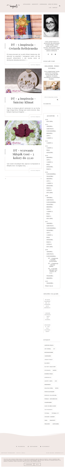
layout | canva (48, 381)
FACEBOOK (21, 446)
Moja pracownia (49, 388)
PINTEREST (46, 446)
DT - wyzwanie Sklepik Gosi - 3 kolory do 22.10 (23, 154)
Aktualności (27, 4)
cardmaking (48, 356)
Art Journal (48, 348)
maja (48, 150)
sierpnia (49, 133)
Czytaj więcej (35, 64)
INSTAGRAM (33, 446)
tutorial (47, 413)
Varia (46, 420)
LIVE (56, 381)
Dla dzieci (47, 363)
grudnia (49, 126)
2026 (46, 119)
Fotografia (47, 370)
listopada (50, 128)
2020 (46, 155)
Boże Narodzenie (49, 352)
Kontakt (55, 7)
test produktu (48, 409)
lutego (49, 190)
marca (49, 169)
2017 (46, 221)
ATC (54, 348)
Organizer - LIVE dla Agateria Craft (47, 328)
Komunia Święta (49, 373)
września (50, 176)
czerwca (50, 138)
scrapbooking (48, 402)
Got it (37, 464)
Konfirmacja (48, 377)
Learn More (29, 464)
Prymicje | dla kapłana (51, 395)
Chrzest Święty (49, 359)
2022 (46, 141)
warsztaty (52, 420)
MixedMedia (48, 384)
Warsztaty (35, 4)
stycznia (50, 121)
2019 (46, 172)
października (51, 131)
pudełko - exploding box (51, 398)
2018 (46, 195)
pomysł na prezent (49, 391)
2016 (46, 249)
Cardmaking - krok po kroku (48, 4)
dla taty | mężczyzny (50, 366)
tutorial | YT (55, 413)
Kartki (54, 370)
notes (56, 388)
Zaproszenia (56, 423)
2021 (46, 146)
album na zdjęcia (49, 345)
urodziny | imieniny (50, 416)
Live (50, 7)
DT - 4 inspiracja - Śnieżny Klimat (23, 100)
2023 (46, 124)
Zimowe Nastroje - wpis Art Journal (48, 316)
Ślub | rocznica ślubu (50, 406)
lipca (48, 135)
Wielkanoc (47, 423)
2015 (46, 281)
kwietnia (50, 152)
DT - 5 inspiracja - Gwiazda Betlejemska (23, 46)
